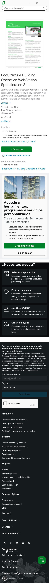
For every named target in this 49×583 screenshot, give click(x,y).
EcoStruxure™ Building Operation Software (23, 168)
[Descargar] (25, 45)
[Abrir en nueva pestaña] (18, 141)
